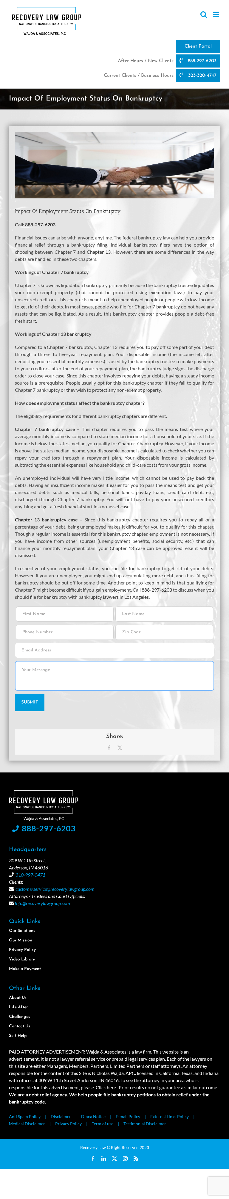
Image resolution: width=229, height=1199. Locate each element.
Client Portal (198, 46)
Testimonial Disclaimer (144, 1123)
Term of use (102, 1123)
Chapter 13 (99, 252)
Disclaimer (61, 1116)
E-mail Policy (128, 1116)
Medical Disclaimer (27, 1123)
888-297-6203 (201, 61)
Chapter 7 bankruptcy (157, 306)
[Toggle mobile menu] (216, 14)
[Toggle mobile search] (203, 14)
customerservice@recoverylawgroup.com (55, 889)
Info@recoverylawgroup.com (42, 903)
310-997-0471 (30, 874)
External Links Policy (169, 1116)
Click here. (106, 1087)
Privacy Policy (68, 1123)
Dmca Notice (93, 1116)
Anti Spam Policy (25, 1116)
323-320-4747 (201, 75)
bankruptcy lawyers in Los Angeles (113, 597)
